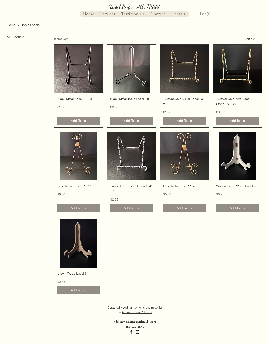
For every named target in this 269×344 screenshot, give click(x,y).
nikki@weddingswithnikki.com (135, 322)
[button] (206, 13)
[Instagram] (137, 332)
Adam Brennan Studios (137, 312)
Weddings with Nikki (134, 6)
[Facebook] (131, 332)
